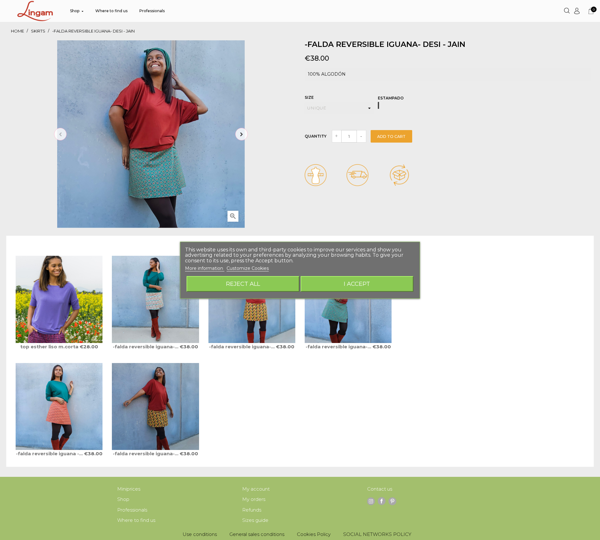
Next (241, 134)
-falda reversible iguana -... (50, 454)
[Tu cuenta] (577, 11)
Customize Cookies (248, 268)
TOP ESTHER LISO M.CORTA (50, 347)
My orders (253, 499)
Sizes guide (255, 520)
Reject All (243, 283)
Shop (123, 499)
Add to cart (391, 136)
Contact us (379, 489)
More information (204, 268)
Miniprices (128, 489)
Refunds (251, 510)
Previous (60, 134)
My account (256, 489)
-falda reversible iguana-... (146, 347)
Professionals (132, 510)
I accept (357, 283)
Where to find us (136, 520)
